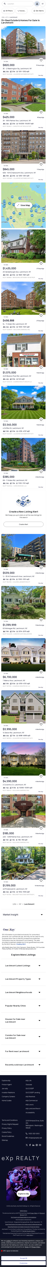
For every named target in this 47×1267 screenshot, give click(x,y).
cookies (8, 1241)
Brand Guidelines (8, 1136)
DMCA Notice (23, 1211)
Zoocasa (29, 1084)
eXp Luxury (30, 1104)
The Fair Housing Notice (28, 1231)
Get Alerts (40, 11)
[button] (23, 914)
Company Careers (8, 1096)
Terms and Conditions (9, 1120)
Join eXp (5, 1088)
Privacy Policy (7, 1128)
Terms (27, 1247)
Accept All (23, 1258)
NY (20, 904)
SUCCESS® (30, 1088)
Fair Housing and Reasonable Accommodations (23, 1217)
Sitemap (5, 1140)
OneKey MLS (21, 944)
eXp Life (28, 1080)
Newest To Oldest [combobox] (22, 11)
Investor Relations (8, 1092)
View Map (25, 205)
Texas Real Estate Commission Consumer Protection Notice (23, 1227)
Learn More (30, 1235)
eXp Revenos (30, 1096)
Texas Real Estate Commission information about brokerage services (23, 1224)
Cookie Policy (6, 1132)
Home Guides (6, 1100)
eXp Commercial (32, 1100)
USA (14, 904)
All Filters (9, 11)
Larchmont (29, 904)
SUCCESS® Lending (33, 1092)
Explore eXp (6, 1080)
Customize (23, 1263)
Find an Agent (7, 1084)
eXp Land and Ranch (33, 1108)
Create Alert (23, 524)
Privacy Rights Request (10, 1124)
